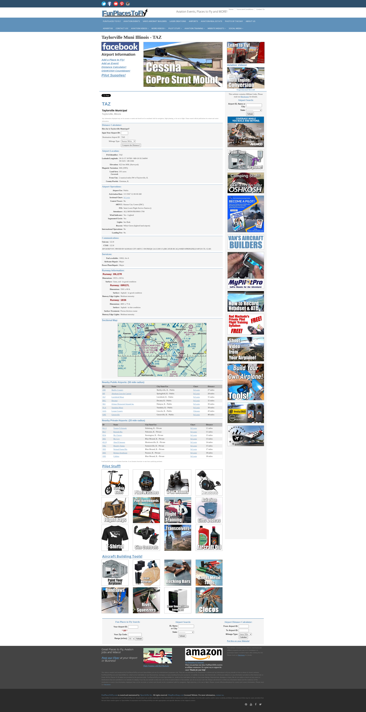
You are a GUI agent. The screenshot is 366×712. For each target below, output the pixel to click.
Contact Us (260, 9)
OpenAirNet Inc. (146, 695)
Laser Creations (178, 21)
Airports (193, 21)
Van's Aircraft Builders (155, 21)
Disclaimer (107, 684)
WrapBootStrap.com (176, 695)
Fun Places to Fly (112, 21)
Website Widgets (216, 28)
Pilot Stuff (174, 28)
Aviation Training (194, 28)
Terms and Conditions (244, 9)
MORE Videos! (158, 28)
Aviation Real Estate (211, 21)
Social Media (235, 28)
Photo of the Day (234, 21)
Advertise (108, 28)
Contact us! (122, 28)
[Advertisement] (246, 491)
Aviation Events (132, 21)
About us (250, 21)
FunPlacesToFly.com (110, 695)
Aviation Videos (139, 28)
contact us (220, 695)
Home (231, 9)
